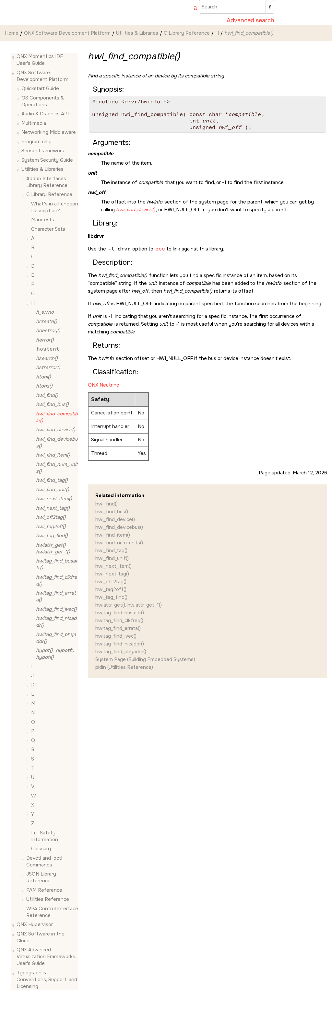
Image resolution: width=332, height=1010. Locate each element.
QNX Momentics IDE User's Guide (40, 59)
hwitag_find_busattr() (119, 612)
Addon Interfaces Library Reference (46, 182)
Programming (36, 141)
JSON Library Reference (41, 877)
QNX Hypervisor (35, 924)
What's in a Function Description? (54, 207)
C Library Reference (187, 33)
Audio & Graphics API (45, 113)
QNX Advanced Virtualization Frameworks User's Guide (46, 956)
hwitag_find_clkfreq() (119, 620)
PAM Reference (44, 890)
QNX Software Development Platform (67, 33)
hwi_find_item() (112, 535)
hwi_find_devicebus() (119, 527)
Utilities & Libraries (137, 33)
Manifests (42, 219)
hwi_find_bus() (111, 511)
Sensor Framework (42, 150)
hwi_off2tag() (110, 581)
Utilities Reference (47, 899)
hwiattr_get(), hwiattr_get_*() (128, 605)
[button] (14, 56)
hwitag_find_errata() (118, 628)
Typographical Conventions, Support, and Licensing (47, 979)
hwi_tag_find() (111, 597)
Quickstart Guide (40, 88)
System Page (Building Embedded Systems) (145, 659)
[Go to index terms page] (192, 8)
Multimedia (33, 123)
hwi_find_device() (115, 519)
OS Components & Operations (42, 101)
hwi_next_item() (113, 566)
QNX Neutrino (103, 385)
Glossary (41, 848)
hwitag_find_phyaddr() (120, 651)
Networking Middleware (48, 132)
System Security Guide (47, 160)
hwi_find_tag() (111, 550)
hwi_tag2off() (110, 589)
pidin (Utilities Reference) (124, 667)
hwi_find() (106, 504)
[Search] (270, 7)
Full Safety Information (44, 836)
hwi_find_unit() (112, 558)
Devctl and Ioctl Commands (44, 861)
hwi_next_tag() (112, 574)
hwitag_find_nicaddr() (119, 644)
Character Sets (48, 229)
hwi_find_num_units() (119, 543)
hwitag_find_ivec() (115, 636)
